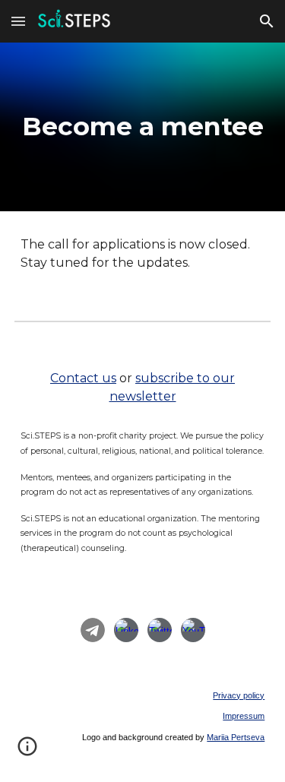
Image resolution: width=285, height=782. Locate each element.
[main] (142, 126)
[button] (18, 21)
